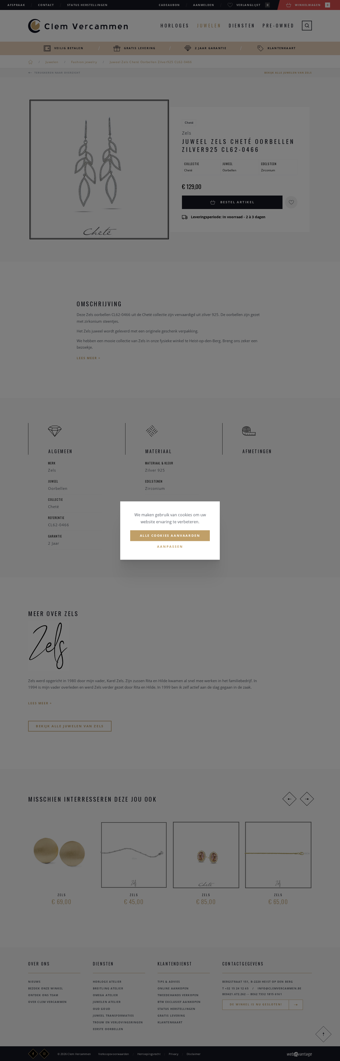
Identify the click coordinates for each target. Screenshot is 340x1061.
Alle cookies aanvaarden (170, 535)
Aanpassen (170, 546)
